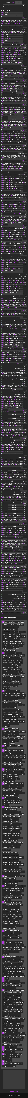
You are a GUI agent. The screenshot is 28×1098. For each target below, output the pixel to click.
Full (10, 254)
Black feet (19, 520)
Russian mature (11, 988)
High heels (15, 793)
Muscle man (16, 379)
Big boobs (10, 667)
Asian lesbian (14, 631)
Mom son (5, 904)
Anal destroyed (18, 383)
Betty (16, 95)
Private (14, 966)
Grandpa (13, 771)
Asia (20, 631)
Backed (20, 392)
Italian (4, 602)
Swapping (5, 1021)
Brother (9, 665)
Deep (11, 736)
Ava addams (5, 161)
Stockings (5, 1004)
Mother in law (11, 928)
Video (12, 1051)
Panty (4, 968)
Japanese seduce (13, 274)
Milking (4, 914)
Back (11, 392)
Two (16, 472)
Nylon (6, 930)
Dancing (5, 738)
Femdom (21, 750)
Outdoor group (13, 947)
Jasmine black (13, 416)
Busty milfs (12, 420)
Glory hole (11, 781)
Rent (11, 389)
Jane (18, 131)
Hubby (19, 497)
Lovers (21, 532)
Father (12, 755)
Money (9, 907)
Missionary (5, 12)
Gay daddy (10, 776)
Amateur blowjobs (19, 236)
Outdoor (14, 945)
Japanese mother (7, 833)
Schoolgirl (5, 563)
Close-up (18, 44)
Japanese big (15, 867)
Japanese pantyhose (16, 823)
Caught (17, 714)
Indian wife (17, 802)
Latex (17, 885)
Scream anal (18, 530)
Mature (11, 904)
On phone (17, 88)
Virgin (6, 1049)
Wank (10, 1059)
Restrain (11, 461)
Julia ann (5, 809)
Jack (11, 869)
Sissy (18, 997)
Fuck (7, 760)
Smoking (20, 1011)
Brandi (13, 679)
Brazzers (11, 657)
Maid (18, 909)
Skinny (15, 992)
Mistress (5, 202)
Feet (10, 750)
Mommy (4, 146)
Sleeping (12, 990)
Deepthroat (15, 734)
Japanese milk (6, 835)
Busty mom (6, 686)
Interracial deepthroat (19, 251)
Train (13, 1040)
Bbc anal (15, 683)
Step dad (10, 999)
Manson (11, 360)
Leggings (21, 895)
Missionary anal (13, 90)
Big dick (11, 676)
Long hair (22, 563)
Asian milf (12, 639)
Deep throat (6, 736)
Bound (4, 679)
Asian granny (18, 641)
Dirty (14, 738)
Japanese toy (6, 874)
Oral (10, 952)
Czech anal (16, 204)
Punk (11, 251)
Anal (4, 481)
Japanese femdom (16, 845)
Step (15, 997)
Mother (16, 904)
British (11, 686)
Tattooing (12, 270)
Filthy (21, 322)
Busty (20, 683)
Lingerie (11, 477)
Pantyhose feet (20, 968)
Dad (17, 728)
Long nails (5, 895)
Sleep (6, 990)
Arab (22, 622)
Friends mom (6, 767)
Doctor (4, 731)
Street (18, 1023)
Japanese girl (15, 73)
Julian (11, 407)
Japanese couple (14, 326)
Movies (17, 921)
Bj (5, 653)
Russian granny (13, 985)
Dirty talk (12, 743)
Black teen (16, 180)
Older (23, 947)
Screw (16, 206)
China (17, 691)
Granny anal (21, 774)
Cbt (23, 693)
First (9, 764)
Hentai (6, 783)
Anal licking (18, 331)
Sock (15, 1011)
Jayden (22, 180)
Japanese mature (7, 816)
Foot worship (6, 755)
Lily (12, 897)
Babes (18, 679)
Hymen (18, 786)
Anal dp (23, 600)
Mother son (6, 911)
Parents (11, 573)
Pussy (4, 50)
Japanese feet (15, 847)
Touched (20, 366)
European (19, 449)
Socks (20, 1028)
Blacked (22, 655)
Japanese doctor (6, 73)
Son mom (10, 1030)
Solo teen (19, 1004)
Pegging (4, 604)
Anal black (12, 394)
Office (10, 942)
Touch (11, 366)
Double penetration (13, 741)
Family (4, 753)
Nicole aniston (17, 933)
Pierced (11, 239)
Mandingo (5, 500)
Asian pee (12, 101)
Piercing (10, 971)
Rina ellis (12, 44)
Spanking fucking (19, 464)
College (13, 721)
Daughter (12, 728)
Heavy (15, 54)
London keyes (13, 497)
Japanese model (13, 423)
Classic (20, 702)
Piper (16, 247)
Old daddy (5, 947)
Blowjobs (18, 311)
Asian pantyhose (7, 629)
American (12, 468)
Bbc (21, 653)
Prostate (19, 971)
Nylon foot (5, 937)
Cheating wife (19, 125)
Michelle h (12, 68)
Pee (23, 956)
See (10, 358)
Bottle (16, 672)
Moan (15, 580)
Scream (11, 530)
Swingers (5, 1023)
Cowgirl (16, 276)
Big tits (4, 411)
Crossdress (20, 712)
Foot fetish (22, 757)
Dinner (20, 90)
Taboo (18, 1033)
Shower (15, 1014)
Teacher (5, 1035)
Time (11, 75)
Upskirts (11, 397)
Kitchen (15, 881)
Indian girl (12, 800)
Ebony (15, 745)
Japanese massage (7, 812)
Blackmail (5, 676)
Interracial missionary (14, 290)
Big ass (16, 657)
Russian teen (21, 983)
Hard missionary (19, 112)
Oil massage (16, 952)
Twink (4, 1042)
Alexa (15, 481)
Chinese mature (7, 717)
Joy (10, 198)
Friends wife (20, 373)
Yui (21, 1063)
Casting (23, 695)
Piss (19, 956)
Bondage (5, 657)
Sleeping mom (18, 1009)
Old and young (17, 949)
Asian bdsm (21, 643)
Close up (14, 709)
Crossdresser (6, 700)
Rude (19, 534)
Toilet (22, 1033)
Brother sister (6, 669)
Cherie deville (15, 717)
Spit (14, 1023)
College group (14, 700)
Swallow (4, 153)
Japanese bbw (14, 821)
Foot (6, 750)
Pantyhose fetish (21, 363)
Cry (3, 719)
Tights (15, 389)
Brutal (9, 679)
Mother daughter (17, 919)
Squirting (5, 997)
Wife (6, 1054)
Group (7, 771)
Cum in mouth (6, 705)
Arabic (10, 648)
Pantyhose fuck (6, 961)
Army (11, 288)
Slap (15, 1004)
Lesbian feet (14, 888)
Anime (14, 622)
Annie (21, 411)
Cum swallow (14, 724)
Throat (17, 1042)
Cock (9, 712)
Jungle (11, 606)
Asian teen (11, 634)
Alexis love (12, 280)
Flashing (16, 762)
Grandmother (6, 779)
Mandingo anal (19, 500)
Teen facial (19, 502)
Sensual (11, 213)
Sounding (12, 296)
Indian (6, 797)
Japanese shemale (7, 828)
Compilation (12, 693)
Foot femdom (17, 760)
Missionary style (21, 260)
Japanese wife (6, 819)
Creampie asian (6, 707)
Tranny (4, 1040)
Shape (22, 166)
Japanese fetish (6, 867)
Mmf (11, 600)
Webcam (5, 1056)
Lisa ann (13, 885)
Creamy (14, 712)
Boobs (20, 672)
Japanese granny (15, 835)
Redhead (12, 282)
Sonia (4, 484)
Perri (21, 247)
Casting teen (12, 502)
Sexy (19, 1014)
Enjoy (23, 257)
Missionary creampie (20, 342)
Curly (11, 298)
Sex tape (16, 511)
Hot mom (12, 786)
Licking (11, 567)
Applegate (12, 591)
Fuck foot (16, 484)
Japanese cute (6, 831)
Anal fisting (5, 639)
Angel (4, 646)
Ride (11, 222)
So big (19, 416)
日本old (11, 95)
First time (15, 757)
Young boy (5, 1066)
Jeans (16, 852)
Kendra (4, 883)
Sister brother (12, 1018)
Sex (13, 1002)
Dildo (14, 731)
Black (11, 655)
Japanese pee (6, 859)
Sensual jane (12, 131)
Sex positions (19, 328)
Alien (11, 268)
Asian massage (13, 643)
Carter (11, 206)
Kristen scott (21, 52)
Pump (13, 973)
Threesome (22, 1035)
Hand (4, 793)
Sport (18, 1021)
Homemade (6, 786)
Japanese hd (6, 869)
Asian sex (12, 184)
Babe (17, 674)
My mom (21, 926)
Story (17, 1002)
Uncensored (13, 1047)
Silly (16, 135)
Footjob (15, 750)
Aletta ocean (6, 211)
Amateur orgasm (13, 70)
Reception (12, 368)
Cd (9, 695)
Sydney (11, 262)
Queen (7, 978)
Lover (22, 447)
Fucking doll (21, 54)
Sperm (16, 554)
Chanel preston (6, 18)
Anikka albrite (13, 260)
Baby (17, 660)
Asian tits (18, 101)
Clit (11, 702)
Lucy (11, 204)
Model (9, 914)
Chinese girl (21, 705)
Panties (11, 137)
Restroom (16, 322)
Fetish (4, 757)
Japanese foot (17, 812)
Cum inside (5, 172)
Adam (22, 139)
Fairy (21, 23)
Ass (19, 622)
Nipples (4, 940)
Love (18, 890)
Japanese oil (21, 32)
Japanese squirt (17, 869)
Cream (7, 719)
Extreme (20, 745)
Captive (21, 77)
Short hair (5, 1014)
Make (11, 474)
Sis (10, 1021)
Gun (11, 300)
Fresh (11, 598)
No (10, 127)
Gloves (15, 774)
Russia (10, 983)
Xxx (6, 1061)
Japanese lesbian (7, 814)
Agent (16, 550)
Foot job (10, 762)
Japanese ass (6, 855)
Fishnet (11, 166)
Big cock (9, 27)
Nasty (16, 411)
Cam (10, 698)
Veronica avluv (6, 1051)
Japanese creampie (13, 153)
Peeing (15, 386)
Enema (7, 745)
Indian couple (13, 220)
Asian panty (16, 344)
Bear (4, 665)
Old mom (5, 952)
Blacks (11, 234)
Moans (17, 178)
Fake (17, 755)
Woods (22, 307)
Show (4, 1011)
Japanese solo (6, 823)
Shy (10, 1025)
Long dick (17, 370)
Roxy (6, 981)
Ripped (20, 62)
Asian (4, 386)
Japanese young (7, 857)
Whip (20, 1054)
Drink (10, 738)
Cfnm (15, 702)
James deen (17, 58)
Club (21, 714)
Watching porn (19, 537)
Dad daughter (20, 738)
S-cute (11, 560)
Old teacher (12, 544)
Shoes (21, 1002)
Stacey (21, 511)
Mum (4, 534)
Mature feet (12, 520)
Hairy (17, 783)
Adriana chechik (18, 142)
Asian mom (16, 648)
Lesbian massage (7, 893)
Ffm (15, 534)
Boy (8, 660)
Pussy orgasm (18, 486)
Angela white (10, 66)
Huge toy (12, 328)
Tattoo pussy (18, 403)
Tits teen (12, 311)
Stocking (9, 995)
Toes (8, 1042)
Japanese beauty (18, 838)
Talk (21, 1040)
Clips (21, 276)
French (11, 334)
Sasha (18, 1018)
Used (18, 544)
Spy (14, 995)
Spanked (5, 464)
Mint (10, 2)
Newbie (11, 236)
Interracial (16, 797)
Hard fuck (20, 21)
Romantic (17, 981)
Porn (14, 971)
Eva (11, 745)
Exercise (11, 342)
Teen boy (18, 468)
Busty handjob (18, 459)
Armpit (14, 636)
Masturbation (6, 909)
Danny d (5, 741)
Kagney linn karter (7, 881)
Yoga (11, 1063)
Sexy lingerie (12, 442)
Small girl (5, 1025)
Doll (4, 54)
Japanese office (16, 814)
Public (4, 959)
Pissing (13, 961)
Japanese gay (6, 326)
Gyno (18, 771)
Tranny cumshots (13, 182)
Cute (4, 435)
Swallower (22, 50)
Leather (11, 895)
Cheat (19, 709)
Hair (17, 563)
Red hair (19, 442)
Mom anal (5, 926)
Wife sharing (5, 373)
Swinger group (18, 1007)
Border (19, 105)
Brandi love (5, 655)
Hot (23, 786)
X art (10, 1061)
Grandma (5, 774)
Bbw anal (16, 655)
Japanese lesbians (15, 862)
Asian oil (8, 77)
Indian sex (18, 800)
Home (16, 788)
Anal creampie (6, 631)
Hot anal (17, 139)
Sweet (15, 278)
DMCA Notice (18, 1095)
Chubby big (21, 278)
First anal (22, 762)
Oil (3, 77)
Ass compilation (21, 636)
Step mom (18, 995)
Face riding (18, 558)
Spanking (9, 992)
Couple (4, 712)
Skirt (15, 1016)
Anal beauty (16, 358)
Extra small (18, 405)
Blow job (22, 674)
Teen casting (19, 48)
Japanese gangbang (7, 157)
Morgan (11, 596)
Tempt (11, 188)
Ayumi (20, 386)
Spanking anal (18, 133)
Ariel (10, 636)
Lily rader (12, 425)
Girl (3, 771)
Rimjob (4, 383)
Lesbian (7, 885)
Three (21, 1037)
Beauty (4, 667)
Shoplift (14, 1021)
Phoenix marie (20, 973)
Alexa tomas (12, 449)
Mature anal (19, 916)
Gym (4, 379)
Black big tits (12, 582)
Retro (19, 985)
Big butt (11, 139)
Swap (10, 1002)
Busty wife (16, 546)
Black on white (17, 300)
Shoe (19, 999)
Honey (15, 392)
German (16, 769)
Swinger (5, 1016)
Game (10, 774)
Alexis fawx (5, 624)
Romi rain (12, 56)
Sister (22, 990)
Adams (16, 50)
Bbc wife (5, 672)
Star (10, 1014)
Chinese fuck (14, 455)
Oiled (11, 511)
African (11, 641)
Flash (11, 760)
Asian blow (12, 60)
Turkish (11, 1044)
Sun (15, 366)
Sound (17, 296)
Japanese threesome (18, 864)
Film (15, 767)
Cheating (5, 125)
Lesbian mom (17, 897)
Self (23, 1021)
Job (23, 871)
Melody (11, 403)
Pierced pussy (18, 239)
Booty (17, 307)
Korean (11, 876)
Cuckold (18, 693)
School (10, 997)
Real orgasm (12, 92)
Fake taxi (9, 757)
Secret (4, 1030)
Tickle (10, 1035)
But (10, 432)
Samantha (9, 1011)
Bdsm (9, 653)
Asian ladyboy (10, 646)
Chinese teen (6, 455)
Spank (4, 133)
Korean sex (10, 883)
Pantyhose (14, 956)
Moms (4, 919)
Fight (12, 764)
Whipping (5, 1059)
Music (13, 916)
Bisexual (19, 669)
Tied (13, 1037)
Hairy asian (12, 114)
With (16, 573)
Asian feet (12, 98)
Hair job (11, 370)
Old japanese (20, 945)
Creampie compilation (8, 714)
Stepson (10, 1016)
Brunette (5, 168)
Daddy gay (17, 736)
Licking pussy (16, 254)
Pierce (11, 52)
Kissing (20, 881)
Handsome (5, 795)
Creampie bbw (6, 724)
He (10, 176)
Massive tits (17, 137)
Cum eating (18, 591)
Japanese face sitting (14, 524)
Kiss (23, 876)
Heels (16, 790)
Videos (11, 135)
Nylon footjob (13, 937)
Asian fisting (12, 650)
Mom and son (16, 907)
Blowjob (5, 662)
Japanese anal (14, 807)
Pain (12, 963)
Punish (4, 971)
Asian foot (5, 98)
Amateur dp (16, 600)
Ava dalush (17, 146)
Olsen (18, 346)
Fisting (9, 753)
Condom (22, 717)
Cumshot (5, 23)
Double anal (6, 743)
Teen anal (15, 1035)
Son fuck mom (19, 1025)
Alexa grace (13, 624)
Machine (19, 911)
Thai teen (5, 1044)
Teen (10, 1033)
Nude (4, 935)
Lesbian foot (6, 888)
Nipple (11, 933)
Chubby (22, 698)
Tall (6, 1033)
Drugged (8, 734)
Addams (19, 161)
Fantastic (12, 331)
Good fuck (12, 556)
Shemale (17, 990)
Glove (16, 776)
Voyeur (20, 1049)
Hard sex (12, 112)
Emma (4, 748)
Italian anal (21, 602)
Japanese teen (14, 819)
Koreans (5, 878)
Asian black (5, 641)
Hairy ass (16, 435)
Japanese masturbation (17, 857)
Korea (6, 876)
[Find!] (23, 5)
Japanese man (22, 274)
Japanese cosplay (15, 826)
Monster (5, 921)
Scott (16, 52)
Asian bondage (19, 646)
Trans (9, 1040)
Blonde (18, 681)
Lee (9, 900)
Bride (15, 662)
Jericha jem (18, 492)
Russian (11, 981)
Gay (6, 769)
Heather (11, 381)
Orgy (19, 947)
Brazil (11, 142)
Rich (19, 81)
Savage (20, 528)
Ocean (18, 211)
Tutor (21, 27)
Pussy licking (6, 976)
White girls (21, 445)
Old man (5, 945)
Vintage (11, 1049)
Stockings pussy (17, 348)
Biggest (13, 674)
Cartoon (5, 695)
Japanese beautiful (16, 871)
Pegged (17, 604)
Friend (4, 764)
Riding (4, 354)
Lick (17, 23)
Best (16, 686)
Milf (16, 902)
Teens (17, 1037)
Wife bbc (11, 1054)
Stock (11, 348)
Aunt (17, 627)
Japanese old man (7, 864)
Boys (11, 314)
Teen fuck (18, 548)
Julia (23, 814)
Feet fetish (12, 613)
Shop (16, 1028)
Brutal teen (17, 109)
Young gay (12, 1066)
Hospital (12, 795)
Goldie (11, 109)
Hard (20, 790)
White (8, 305)
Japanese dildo (6, 845)
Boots (4, 660)
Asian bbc (5, 643)
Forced (14, 753)
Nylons (18, 935)
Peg (16, 963)
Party (8, 959)
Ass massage (21, 481)
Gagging (15, 86)
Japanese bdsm (16, 816)
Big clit (16, 667)
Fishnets (11, 459)
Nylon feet (5, 933)
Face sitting (18, 243)
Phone (4, 88)
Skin (11, 105)
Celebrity (5, 698)
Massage (12, 902)
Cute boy (16, 314)
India (11, 797)
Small (4, 457)
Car (4, 584)
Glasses (5, 776)
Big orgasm (12, 302)
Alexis (11, 494)
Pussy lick (12, 228)
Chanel (20, 18)
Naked (19, 937)
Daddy (6, 728)
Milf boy (5, 928)
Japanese (7, 807)
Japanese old (6, 826)
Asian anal (5, 217)
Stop (13, 1025)
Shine (22, 204)
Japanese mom (12, 809)
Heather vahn (18, 381)
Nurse (11, 930)
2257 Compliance (10, 1095)
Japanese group (17, 828)
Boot (21, 660)
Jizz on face (19, 320)
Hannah (16, 457)
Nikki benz (16, 930)
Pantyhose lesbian (20, 976)
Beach (12, 660)
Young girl (16, 1063)
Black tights (16, 376)
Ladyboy (5, 576)
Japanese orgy (6, 862)
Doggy (4, 472)
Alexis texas (12, 318)
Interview (12, 48)
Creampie (5, 489)
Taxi (4, 1037)
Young (6, 1063)
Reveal (14, 176)
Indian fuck (10, 802)
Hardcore (22, 793)
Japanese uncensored (8, 852)
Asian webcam (21, 220)
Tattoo (11, 486)
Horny (21, 168)
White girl (22, 554)
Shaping (17, 166)
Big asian (20, 29)
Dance (9, 731)
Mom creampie (13, 926)
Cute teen (16, 42)
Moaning (18, 149)
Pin (10, 38)
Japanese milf (6, 821)
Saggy (10, 1004)
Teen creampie (20, 172)
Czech (14, 698)
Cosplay (13, 691)
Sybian (10, 1023)
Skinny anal (10, 1028)
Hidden (11, 489)
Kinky (17, 447)
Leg (4, 897)
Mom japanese (6, 916)
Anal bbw (18, 217)
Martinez (12, 923)
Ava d (18, 164)
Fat (3, 760)
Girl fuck (17, 192)
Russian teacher (21, 122)
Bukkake (13, 669)
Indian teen (5, 800)
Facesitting (22, 755)
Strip (19, 1016)
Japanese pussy (6, 32)
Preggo (19, 966)
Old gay (15, 942)
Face (16, 764)
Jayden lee (12, 286)
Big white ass (21, 305)
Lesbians (5, 890)
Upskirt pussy (18, 399)
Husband (9, 793)
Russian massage (17, 432)
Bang (16, 676)
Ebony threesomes (14, 338)
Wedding (17, 1056)
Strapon (5, 1007)
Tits (17, 1040)
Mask (14, 914)
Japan (21, 807)
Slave (4, 995)
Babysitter (12, 681)
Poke (11, 440)
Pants (16, 62)
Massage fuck (13, 83)
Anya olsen (12, 346)
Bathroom (21, 676)
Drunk (4, 62)
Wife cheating (13, 81)
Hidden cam (10, 788)
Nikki (8, 935)
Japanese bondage (18, 842)
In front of (5, 805)
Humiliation (22, 86)
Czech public (14, 719)
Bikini (11, 180)
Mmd (21, 904)
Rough (4, 988)
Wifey (4, 66)
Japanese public (6, 871)
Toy (20, 1044)
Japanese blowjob (15, 874)
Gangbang (21, 769)
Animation (11, 627)
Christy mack (17, 288)
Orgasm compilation (8, 949)
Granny (10, 769)
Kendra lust (17, 876)
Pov (4, 963)
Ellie (23, 44)
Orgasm (20, 942)
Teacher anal (12, 122)
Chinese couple (6, 721)
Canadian (12, 558)
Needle (13, 935)
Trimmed (12, 492)
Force (18, 753)
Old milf (21, 95)
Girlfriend (5, 781)
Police (7, 963)
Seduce (4, 1028)
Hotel (4, 788)
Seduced (23, 296)
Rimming (5, 983)
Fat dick (16, 532)
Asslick (11, 257)
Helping (18, 286)
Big (21, 657)
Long (16, 895)
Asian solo (5, 650)
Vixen (4, 42)
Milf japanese (13, 29)
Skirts (11, 344)
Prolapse (5, 307)
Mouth (17, 923)
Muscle (9, 919)
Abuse (17, 639)
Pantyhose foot (6, 973)
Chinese (7, 691)
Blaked (17, 437)
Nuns (17, 168)
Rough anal (15, 198)
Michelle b (18, 68)
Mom (4, 27)
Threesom (12, 186)
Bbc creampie (6, 688)
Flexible (4, 192)
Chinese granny (20, 721)
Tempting (17, 188)
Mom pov (5, 243)
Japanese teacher (15, 831)
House (17, 795)
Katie (16, 883)
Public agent (20, 961)
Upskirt (4, 399)
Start (16, 262)
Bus (17, 653)
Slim (23, 1018)
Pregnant (7, 956)
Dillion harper (17, 268)
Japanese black (16, 833)
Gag (11, 86)
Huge (20, 788)
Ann (24, 631)
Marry (11, 546)
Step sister (5, 1009)
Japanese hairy (16, 352)
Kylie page (12, 548)
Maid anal (12, 447)
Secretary (10, 1007)
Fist (23, 753)
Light (16, 360)
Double (23, 731)
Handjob (12, 783)
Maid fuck (12, 405)
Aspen (11, 58)
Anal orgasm (12, 21)
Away (16, 596)
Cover (17, 282)
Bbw (13, 653)
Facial (11, 445)
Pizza (15, 445)
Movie (4, 907)
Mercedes (12, 515)
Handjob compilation (8, 790)
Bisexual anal (6, 674)
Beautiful (20, 662)
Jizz (21, 282)
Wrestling (11, 1056)
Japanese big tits (7, 847)
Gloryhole (13, 779)
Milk (4, 305)
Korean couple (12, 878)
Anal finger (17, 257)
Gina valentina (21, 176)
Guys (17, 515)
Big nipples (5, 681)
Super (16, 213)
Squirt (19, 992)
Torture (8, 1037)
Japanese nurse (6, 195)
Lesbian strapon (17, 893)
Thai (14, 1033)
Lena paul (20, 888)
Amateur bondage (19, 461)
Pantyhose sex (13, 363)
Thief (12, 1042)
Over (15, 105)
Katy (21, 596)
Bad (18, 318)
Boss (13, 665)
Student (5, 999)
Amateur (5, 636)
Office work (18, 397)
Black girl (5, 683)
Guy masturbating (13, 174)
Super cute (22, 213)
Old (6, 942)
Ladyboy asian (12, 576)
